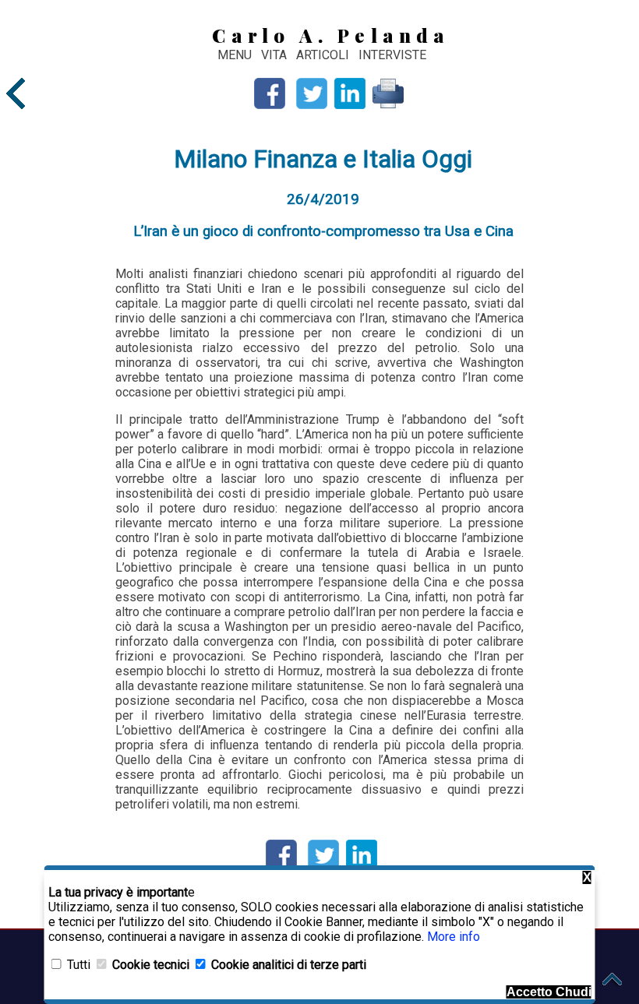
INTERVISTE (392, 55)
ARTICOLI (324, 55)
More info (453, 936)
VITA (275, 55)
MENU (234, 55)
